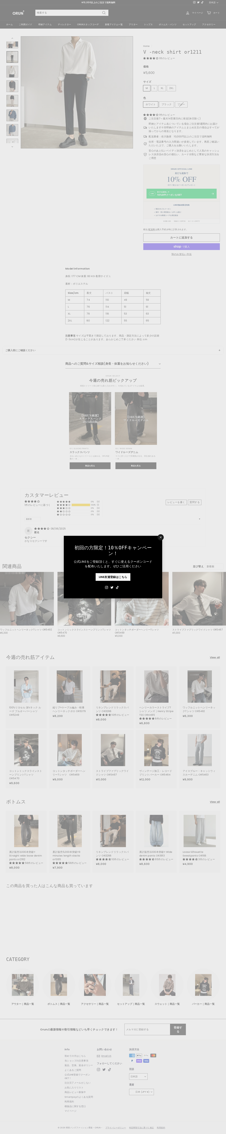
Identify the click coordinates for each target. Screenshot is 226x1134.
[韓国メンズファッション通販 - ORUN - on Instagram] (106, 587)
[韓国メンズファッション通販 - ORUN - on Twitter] (111, 587)
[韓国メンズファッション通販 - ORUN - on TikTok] (117, 587)
